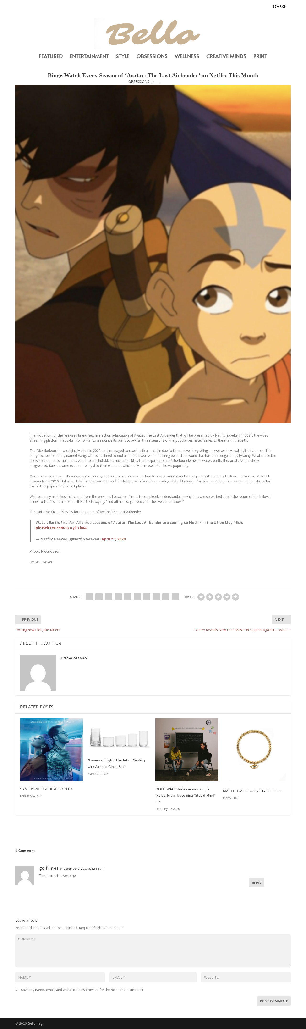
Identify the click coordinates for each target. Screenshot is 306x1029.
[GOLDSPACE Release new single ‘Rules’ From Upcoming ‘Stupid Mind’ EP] (186, 749)
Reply (257, 882)
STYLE (122, 57)
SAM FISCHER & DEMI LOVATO (46, 789)
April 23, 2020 (114, 539)
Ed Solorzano (74, 658)
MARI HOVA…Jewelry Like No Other (252, 791)
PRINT (260, 57)
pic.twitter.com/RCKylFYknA (61, 527)
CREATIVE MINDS (226, 57)
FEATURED (51, 57)
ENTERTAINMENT (89, 57)
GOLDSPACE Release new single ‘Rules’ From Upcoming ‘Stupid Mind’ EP (185, 795)
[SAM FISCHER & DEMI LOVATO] (51, 749)
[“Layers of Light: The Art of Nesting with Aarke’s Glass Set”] (119, 735)
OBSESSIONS (152, 57)
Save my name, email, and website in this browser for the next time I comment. (82, 989)
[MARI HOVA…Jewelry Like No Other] (254, 750)
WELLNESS (187, 57)
